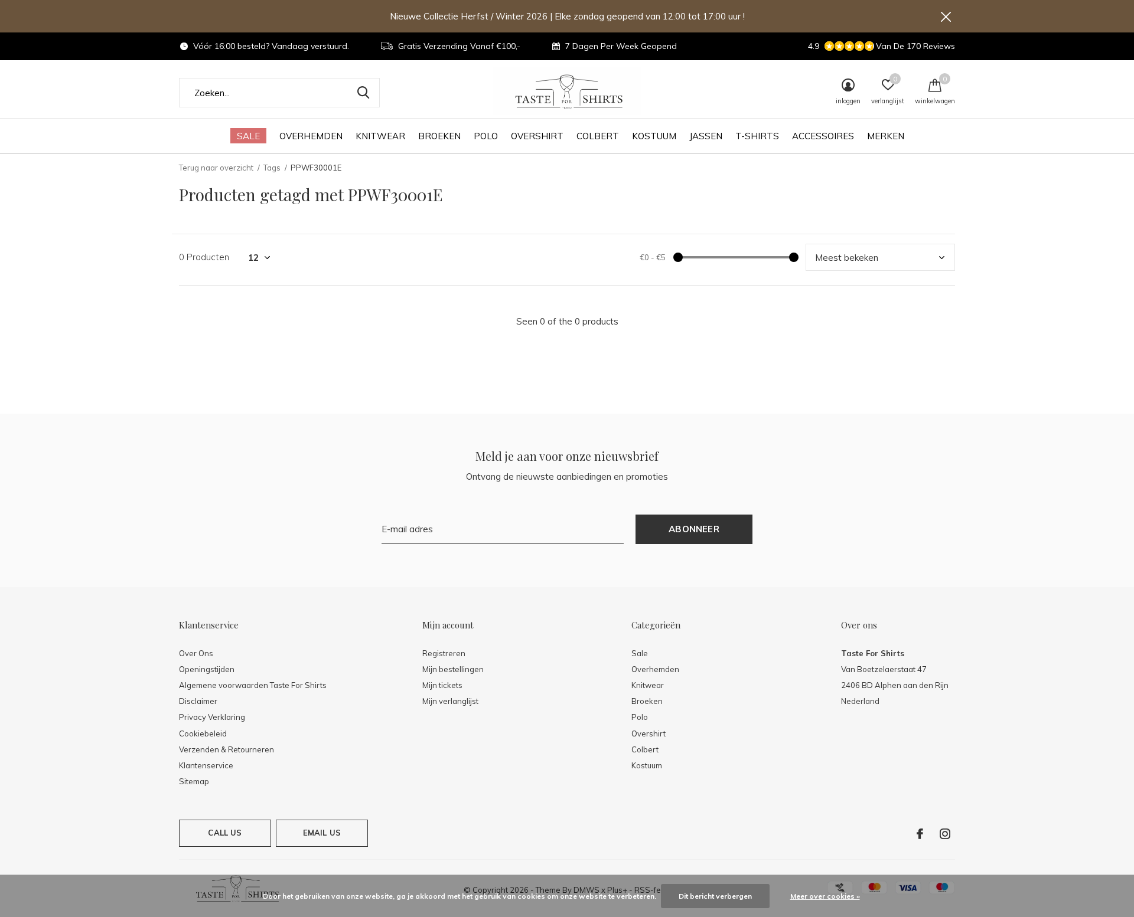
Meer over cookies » (825, 896)
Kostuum (654, 136)
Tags (272, 167)
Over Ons (196, 653)
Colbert (597, 136)
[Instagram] (945, 834)
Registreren (443, 653)
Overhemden (311, 136)
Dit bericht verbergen (715, 896)
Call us (225, 832)
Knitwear (380, 136)
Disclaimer (198, 701)
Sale (248, 136)
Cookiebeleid (203, 733)
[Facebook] (920, 834)
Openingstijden (206, 669)
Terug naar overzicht (216, 167)
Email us (322, 832)
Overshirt (537, 136)
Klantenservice (206, 765)
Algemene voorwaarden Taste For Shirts (253, 685)
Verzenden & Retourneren (226, 749)
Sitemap (194, 781)
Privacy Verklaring (212, 717)
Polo (486, 136)
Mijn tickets (442, 685)
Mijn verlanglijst (450, 701)
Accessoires (823, 136)
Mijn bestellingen (453, 669)
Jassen (705, 136)
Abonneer (694, 529)
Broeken (439, 136)
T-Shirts (757, 136)
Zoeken (363, 92)
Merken (885, 136)
